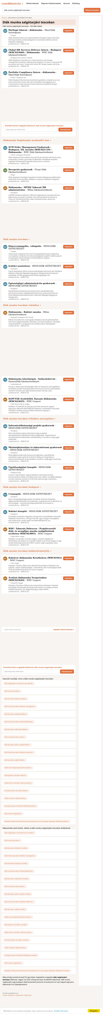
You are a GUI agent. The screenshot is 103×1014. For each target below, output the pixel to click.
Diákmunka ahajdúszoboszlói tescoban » (18, 768)
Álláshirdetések (32, 3)
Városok (66, 3)
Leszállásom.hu (11, 3)
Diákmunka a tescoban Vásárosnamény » (18, 783)
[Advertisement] (38, 105)
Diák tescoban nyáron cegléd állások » (17, 745)
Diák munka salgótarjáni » (13, 814)
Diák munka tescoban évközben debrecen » (19, 752)
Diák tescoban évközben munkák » (16, 848)
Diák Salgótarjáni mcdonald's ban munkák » (19, 833)
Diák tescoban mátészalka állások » (16, 729)
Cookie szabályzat (8, 995)
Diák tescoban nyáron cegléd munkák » (18, 894)
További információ (61, 1011)
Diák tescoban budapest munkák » (16, 863)
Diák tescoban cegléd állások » (15, 760)
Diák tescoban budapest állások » (16, 714)
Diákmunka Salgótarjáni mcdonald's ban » (27, 140)
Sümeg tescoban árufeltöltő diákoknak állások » (21, 806)
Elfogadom (94, 1010)
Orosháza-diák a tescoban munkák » (17, 940)
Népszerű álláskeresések (51, 3)
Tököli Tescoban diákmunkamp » (15, 798)
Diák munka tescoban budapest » (22, 487)
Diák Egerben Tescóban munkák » (16, 925)
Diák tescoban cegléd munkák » (15, 909)
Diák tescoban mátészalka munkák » (17, 879)
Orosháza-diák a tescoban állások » (16, 791)
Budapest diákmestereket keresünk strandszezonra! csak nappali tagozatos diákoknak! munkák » (37, 971)
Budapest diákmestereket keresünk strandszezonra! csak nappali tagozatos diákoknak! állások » (37, 821)
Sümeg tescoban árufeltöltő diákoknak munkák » (21, 955)
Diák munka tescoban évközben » (22, 305)
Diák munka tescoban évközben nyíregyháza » (29, 418)
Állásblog (76, 3)
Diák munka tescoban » (16, 239)
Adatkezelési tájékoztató (23, 995)
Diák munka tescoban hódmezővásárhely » (27, 551)
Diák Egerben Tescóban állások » (15, 775)
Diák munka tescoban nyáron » (15, 737)
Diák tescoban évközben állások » (16, 699)
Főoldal (4, 18)
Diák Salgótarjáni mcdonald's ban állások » (19, 683)
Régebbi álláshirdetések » (63, 629)
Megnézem (68, 31)
